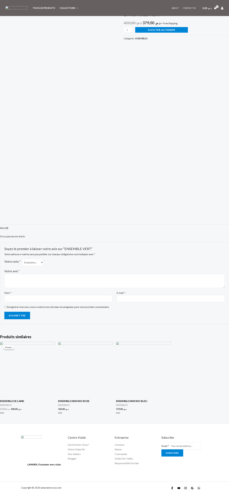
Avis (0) (4, 227)
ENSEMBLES (141, 38)
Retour (118, 449)
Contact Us (189, 8)
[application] (76, 8)
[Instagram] (185, 488)
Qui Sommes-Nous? (78, 444)
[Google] (192, 488)
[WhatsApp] (199, 488)
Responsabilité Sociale (127, 463)
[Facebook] (172, 488)
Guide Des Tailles (124, 458)
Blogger (72, 458)
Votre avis (12, 271)
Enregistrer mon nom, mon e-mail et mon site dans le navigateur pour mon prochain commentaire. (58, 306)
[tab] (4, 228)
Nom (7, 292)
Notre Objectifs (76, 449)
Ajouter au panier (161, 29)
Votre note (12, 261)
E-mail (121, 292)
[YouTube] (178, 488)
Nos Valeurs (74, 453)
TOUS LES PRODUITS (44, 8)
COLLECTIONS (67, 8)
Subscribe (172, 453)
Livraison (119, 444)
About (175, 8)
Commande (121, 453)
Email (165, 445)
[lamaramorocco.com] (16, 7)
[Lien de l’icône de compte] (222, 8)
